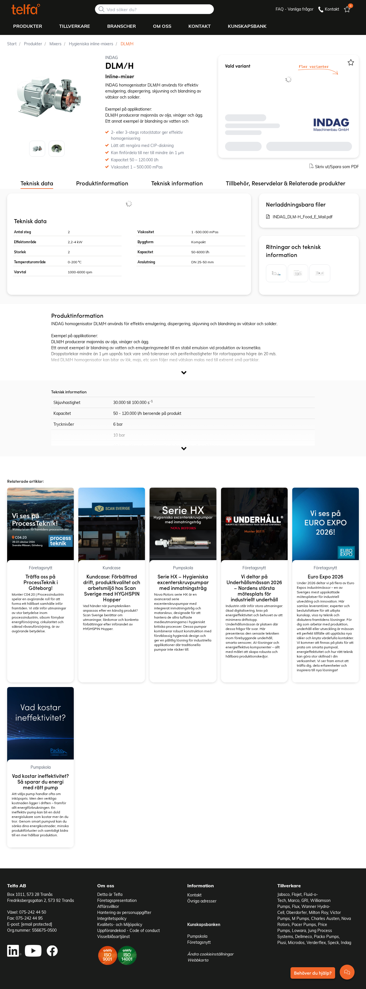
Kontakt (194, 895)
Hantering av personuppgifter (124, 912)
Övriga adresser (201, 901)
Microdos (296, 942)
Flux (295, 906)
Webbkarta (197, 960)
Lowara (299, 930)
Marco (293, 900)
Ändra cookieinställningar (210, 954)
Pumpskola (197, 936)
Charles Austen (325, 918)
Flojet (297, 894)
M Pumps (300, 918)
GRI (304, 900)
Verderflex (316, 942)
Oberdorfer (296, 912)
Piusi (281, 942)
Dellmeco (303, 936)
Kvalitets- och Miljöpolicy (119, 924)
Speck (333, 942)
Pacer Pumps (304, 924)
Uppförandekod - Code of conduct (128, 930)
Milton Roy (318, 912)
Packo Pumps (326, 936)
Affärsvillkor (108, 906)
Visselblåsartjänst (113, 936)
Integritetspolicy (111, 918)
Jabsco (283, 894)
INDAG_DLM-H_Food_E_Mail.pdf (303, 216)
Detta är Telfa (109, 894)
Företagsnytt (199, 942)
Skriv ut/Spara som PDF (337, 166)
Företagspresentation (117, 900)
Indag (346, 942)
